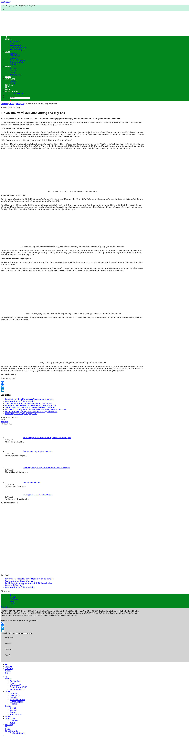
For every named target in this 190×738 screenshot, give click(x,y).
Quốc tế (12, 83)
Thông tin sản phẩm (16, 62)
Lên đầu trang (7, 607)
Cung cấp (13, 70)
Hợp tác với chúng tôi (17, 50)
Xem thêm (4, 422)
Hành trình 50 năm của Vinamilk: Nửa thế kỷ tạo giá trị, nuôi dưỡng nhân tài (30, 405)
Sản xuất (13, 68)
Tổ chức (13, 43)
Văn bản (8, 77)
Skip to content (6, 2)
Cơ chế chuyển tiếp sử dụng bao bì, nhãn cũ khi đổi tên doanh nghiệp (28, 583)
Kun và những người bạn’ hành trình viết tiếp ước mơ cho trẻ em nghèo (29, 399)
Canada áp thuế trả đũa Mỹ (14, 585)
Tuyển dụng (14, 599)
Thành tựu (13, 597)
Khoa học (13, 73)
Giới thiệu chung (15, 41)
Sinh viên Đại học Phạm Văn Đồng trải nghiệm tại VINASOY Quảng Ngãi (29, 407)
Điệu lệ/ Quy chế (15, 45)
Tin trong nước (15, 56)
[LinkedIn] (72, 390)
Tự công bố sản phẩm (17, 93)
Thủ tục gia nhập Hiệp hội (18, 47)
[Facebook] (72, 383)
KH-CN (7, 87)
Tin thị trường (10, 79)
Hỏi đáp (8, 89)
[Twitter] (72, 386)
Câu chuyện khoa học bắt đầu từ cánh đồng (20, 401)
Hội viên (8, 66)
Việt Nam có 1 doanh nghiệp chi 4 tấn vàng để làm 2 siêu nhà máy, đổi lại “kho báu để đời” (36, 410)
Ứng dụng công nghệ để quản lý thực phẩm (20, 581)
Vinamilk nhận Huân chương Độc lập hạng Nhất (21, 414)
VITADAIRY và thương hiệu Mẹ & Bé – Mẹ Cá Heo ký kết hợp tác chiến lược (31, 412)
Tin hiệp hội (13, 54)
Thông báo (13, 64)
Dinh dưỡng (9, 85)
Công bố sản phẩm (11, 91)
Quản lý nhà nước (15, 75)
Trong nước (14, 81)
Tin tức (7, 52)
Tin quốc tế (13, 58)
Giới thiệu (8, 39)
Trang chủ (4, 104)
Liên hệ (12, 603)
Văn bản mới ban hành (17, 60)
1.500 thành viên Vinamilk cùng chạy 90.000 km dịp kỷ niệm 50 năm (28, 403)
